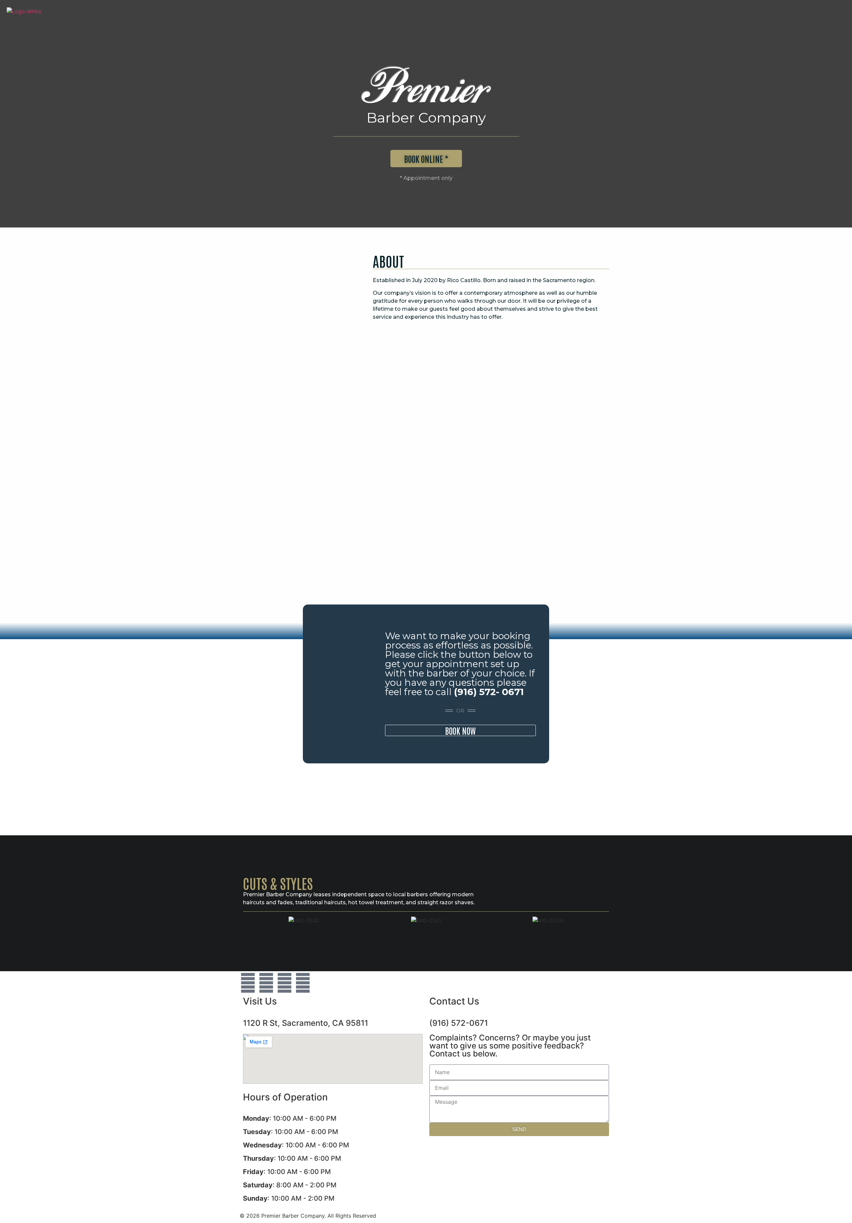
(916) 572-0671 (458, 1023)
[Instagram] (284, 983)
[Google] (248, 983)
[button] (249, 920)
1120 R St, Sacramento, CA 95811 (305, 1023)
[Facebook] (266, 983)
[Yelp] (303, 983)
